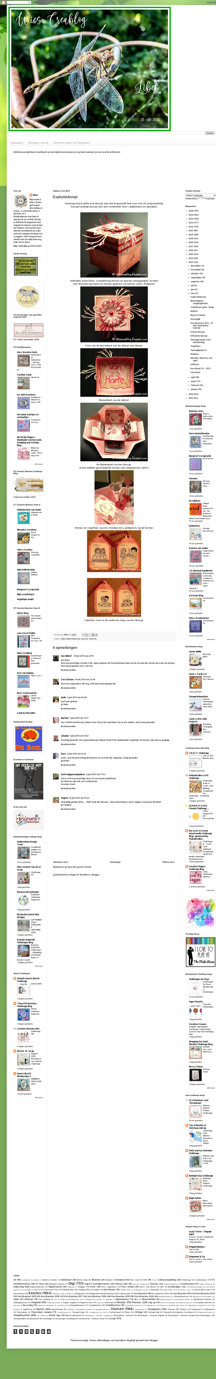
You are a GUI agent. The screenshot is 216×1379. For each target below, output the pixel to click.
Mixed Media (148, 1299)
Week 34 (35, 377)
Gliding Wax (84, 1289)
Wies (35, 195)
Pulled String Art (185, 1303)
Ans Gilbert (66, 656)
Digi (63, 639)
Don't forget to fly (35, 535)
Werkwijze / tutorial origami (151, 1315)
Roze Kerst (208, 458)
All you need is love (206, 483)
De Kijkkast (194, 500)
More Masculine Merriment (208, 1203)
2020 (191, 234)
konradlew (120, 1340)
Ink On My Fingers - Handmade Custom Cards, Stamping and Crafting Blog (29, 441)
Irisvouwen (19, 1293)
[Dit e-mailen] (83, 635)
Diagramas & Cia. (197, 1256)
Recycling (28, 1305)
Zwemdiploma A (199, 350)
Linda (63, 697)
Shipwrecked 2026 (36, 513)
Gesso (37, 1289)
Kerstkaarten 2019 (120, 1296)
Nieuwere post (61, 862)
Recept (17, 1305)
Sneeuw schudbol (35, 553)
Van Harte (195, 372)
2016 (191, 250)
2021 (191, 230)
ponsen (84, 639)
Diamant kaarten (57, 1284)
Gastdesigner (174, 1286)
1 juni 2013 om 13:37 (79, 718)
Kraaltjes (208, 1296)
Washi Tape (55, 1315)
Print (162, 1303)
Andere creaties (50, 1280)
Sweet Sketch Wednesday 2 (24, 1074)
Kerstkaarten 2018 (97, 1296)
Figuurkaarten (55, 1286)
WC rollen (41, 1315)
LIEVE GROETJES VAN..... (35, 698)
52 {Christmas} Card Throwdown (198, 1101)
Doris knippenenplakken (73, 774)
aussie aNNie (195, 651)
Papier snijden (69, 1302)
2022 (191, 226)
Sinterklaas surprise (196, 1305)
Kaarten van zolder (198, 548)
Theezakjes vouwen (41, 1312)
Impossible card (170, 1290)
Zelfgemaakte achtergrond (26, 1318)
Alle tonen (39, 464)
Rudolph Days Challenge (201, 1175)
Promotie (171, 1303)
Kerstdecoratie (123, 1293)
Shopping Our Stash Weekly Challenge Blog (201, 1043)
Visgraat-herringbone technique (178, 1312)
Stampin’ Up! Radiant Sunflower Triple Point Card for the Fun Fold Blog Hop (201, 1030)
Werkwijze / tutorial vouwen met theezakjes (189, 1315)
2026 (191, 210)
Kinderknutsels (182, 1296)
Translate (210, 198)
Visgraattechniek (204, 1312)
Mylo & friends (198, 315)
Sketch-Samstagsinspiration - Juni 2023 (208, 703)
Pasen (99, 1303)
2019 (191, 238)
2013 (191, 262)
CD (153, 1280)
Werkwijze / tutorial (38, 142)
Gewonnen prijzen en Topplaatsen (71, 142)
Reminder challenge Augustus (35, 897)
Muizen (194, 311)
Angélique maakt (25, 599)
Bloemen (96, 1279)
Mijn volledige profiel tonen (28, 246)
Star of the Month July (208, 756)
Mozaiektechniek (182, 1299)
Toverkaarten (63, 1312)
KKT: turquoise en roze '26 (36, 638)
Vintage (139, 1312)
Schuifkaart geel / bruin (202, 307)
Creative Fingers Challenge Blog (197, 867)
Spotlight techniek (84, 1309)
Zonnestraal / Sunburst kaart (91, 1318)
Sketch (40, 1309)
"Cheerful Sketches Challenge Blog (27, 1004)
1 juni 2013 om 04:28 (77, 697)
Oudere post (168, 862)
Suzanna (193, 478)
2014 (191, 258)
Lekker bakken (34, 573)
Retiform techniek (45, 1305)
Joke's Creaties (24, 549)
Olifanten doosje (199, 336)
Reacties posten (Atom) (79, 867)
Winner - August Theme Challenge (207, 1109)
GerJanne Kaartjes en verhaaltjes (27, 415)
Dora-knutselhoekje (199, 433)
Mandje (109, 1299)
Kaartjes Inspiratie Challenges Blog (26, 941)
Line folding (44, 1299)
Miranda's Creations (26, 529)
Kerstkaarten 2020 (144, 1296)
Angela (64, 798)
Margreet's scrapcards (28, 589)
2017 (191, 246)
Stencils (171, 1309)
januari (194, 389)
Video (127, 1312)
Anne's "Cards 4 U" (198, 674)
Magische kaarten (94, 1299)
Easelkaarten (187, 1284)
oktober (195, 273)
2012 (191, 394)
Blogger (154, 1340)
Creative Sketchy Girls (28, 1028)
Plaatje (121, 1302)
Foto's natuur (127, 1286)
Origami (36, 1302)
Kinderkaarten (165, 1296)
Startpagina (17, 142)
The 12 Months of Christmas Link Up (197, 1126)
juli (192, 285)
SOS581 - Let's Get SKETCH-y (207, 1049)
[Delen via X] (90, 635)
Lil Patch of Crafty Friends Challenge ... (199, 807)
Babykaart (67, 1279)
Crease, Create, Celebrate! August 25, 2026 (201, 1238)
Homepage (115, 862)
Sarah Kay (61, 1305)
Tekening (195, 1309)
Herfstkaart (109, 1289)
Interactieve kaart (202, 1289)
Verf (104, 1312)
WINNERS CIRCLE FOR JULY (36, 1081)
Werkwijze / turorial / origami (98, 1315)
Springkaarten (101, 1309)
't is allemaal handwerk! (200, 570)
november (196, 269)
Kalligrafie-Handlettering (101, 1293)
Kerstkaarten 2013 (182, 1293)
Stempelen (154, 1309)
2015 (191, 254)
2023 (191, 222)
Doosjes (154, 1284)
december (196, 265)
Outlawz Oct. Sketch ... (208, 679)
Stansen (93, 639)
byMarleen (194, 526)
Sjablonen (27, 1309)
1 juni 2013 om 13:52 (79, 736)
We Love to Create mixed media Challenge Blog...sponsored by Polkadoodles (200, 834)
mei (193, 293)
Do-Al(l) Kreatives (26, 394)
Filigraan (71, 1287)
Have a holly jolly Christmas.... (208, 417)
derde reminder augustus (35, 1011)
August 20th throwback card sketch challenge (36, 1058)
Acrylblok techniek (30, 1280)
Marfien (65, 718)
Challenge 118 (35, 1032)
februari (195, 385)
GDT (162, 1287)
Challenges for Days (199, 979)
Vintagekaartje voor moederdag (201, 340)
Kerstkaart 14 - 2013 (200, 368)
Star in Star (194, 1249)
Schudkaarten (95, 1305)
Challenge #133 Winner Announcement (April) (207, 1136)
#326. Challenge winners (207, 874)
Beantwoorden (68, 670)
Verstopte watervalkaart (36, 618)
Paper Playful (195, 1001)
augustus (195, 281)
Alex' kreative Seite (27, 352)
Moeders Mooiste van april (201, 359)
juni (193, 289)
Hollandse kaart (141, 1290)
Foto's (93, 1286)
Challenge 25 (35, 873)
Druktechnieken (171, 1284)
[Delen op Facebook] (93, 635)
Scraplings (148, 1305)
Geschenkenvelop (194, 1287)
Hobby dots (125, 1290)
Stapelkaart (140, 1309)
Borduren (120, 1279)
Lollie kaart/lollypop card (71, 1299)
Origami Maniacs (197, 1246)
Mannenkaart (122, 1299)
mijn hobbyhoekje (26, 569)
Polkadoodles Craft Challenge (198, 776)
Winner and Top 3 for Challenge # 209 (208, 1159)
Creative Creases (197, 1024)
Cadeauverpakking (167, 1279)
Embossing (19, 1286)
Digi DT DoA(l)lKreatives (97, 1284)
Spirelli (70, 1309)
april (193, 377)
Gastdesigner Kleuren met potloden (36, 659)
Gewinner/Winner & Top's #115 (36, 400)
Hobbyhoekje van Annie (29, 509)
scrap (112, 1318)
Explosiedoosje (73, 639)
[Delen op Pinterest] (96, 635)
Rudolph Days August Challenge (207, 1182)
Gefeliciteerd (208, 599)
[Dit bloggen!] (86, 635)
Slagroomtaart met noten (208, 553)
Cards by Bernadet (26, 713)
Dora (63, 753)
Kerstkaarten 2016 (50, 1296)
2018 (191, 242)
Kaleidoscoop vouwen (62, 1294)
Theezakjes (22, 1312)
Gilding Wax (68, 1289)
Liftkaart (195, 364)
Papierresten (86, 1302)
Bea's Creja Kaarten (27, 693)
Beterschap (82, 1280)
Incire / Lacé (185, 1290)
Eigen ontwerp (205, 1284)
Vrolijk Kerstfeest (208, 529)
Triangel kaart (78, 1312)
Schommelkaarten (77, 1305)
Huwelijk (155, 1289)
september (196, 277)
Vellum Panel (206, 1070)
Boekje (108, 1280)
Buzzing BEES (207, 655)
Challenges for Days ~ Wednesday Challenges (208, 986)
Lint (55, 1299)
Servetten (161, 1305)
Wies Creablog (24, 653)
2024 (191, 218)
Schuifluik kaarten (133, 1305)
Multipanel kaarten (202, 1299)
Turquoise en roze (35, 421)
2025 (191, 215)
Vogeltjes (195, 346)
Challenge (186, 1280)
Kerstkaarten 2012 (160, 1293)
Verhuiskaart (115, 1312)
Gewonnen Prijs (51, 1289)
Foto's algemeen (109, 1287)
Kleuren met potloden (28, 892)
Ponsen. (136, 1302)
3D (15, 1279)
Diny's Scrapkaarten (199, 618)
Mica (136, 1299)
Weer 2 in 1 (36, 675)
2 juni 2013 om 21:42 (76, 753)
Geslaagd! (195, 319)
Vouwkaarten (22, 1315)
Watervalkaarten (73, 1315)
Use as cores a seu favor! (200, 1259)
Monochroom (166, 1299)
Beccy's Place (196, 1066)
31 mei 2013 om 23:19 (83, 656)
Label (16, 1299)
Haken (97, 1289)
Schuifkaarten (113, 1305)
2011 (190, 398)
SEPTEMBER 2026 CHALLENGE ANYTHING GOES (36, 925)
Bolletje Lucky (196, 411)
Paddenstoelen (53, 1303)
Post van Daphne (25, 673)
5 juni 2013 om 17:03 (95, 774)
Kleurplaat (197, 1296)
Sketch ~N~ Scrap (25, 1051)
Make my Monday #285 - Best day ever (36, 452)
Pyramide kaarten (203, 1302)
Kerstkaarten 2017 (73, 1296)
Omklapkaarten (20, 1302)
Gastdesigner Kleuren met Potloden (208, 440)
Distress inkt (121, 1284)
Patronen (109, 1302)
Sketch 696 (36, 983)
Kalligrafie (80, 1293)
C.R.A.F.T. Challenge (199, 753)
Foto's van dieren (147, 1287)
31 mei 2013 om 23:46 (84, 679)
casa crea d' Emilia (26, 633)
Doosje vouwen (139, 1284)
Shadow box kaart (176, 1305)
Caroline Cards (24, 374)
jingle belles (195, 1198)
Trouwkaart (94, 1312)
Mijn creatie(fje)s (25, 594)
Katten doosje (198, 332)
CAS (145, 1279)
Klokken (195, 354)
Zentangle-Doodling (65, 1318)
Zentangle (48, 1318)
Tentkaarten (209, 1309)
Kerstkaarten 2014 (205, 1293)
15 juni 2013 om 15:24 (79, 798)
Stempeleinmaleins (198, 696)
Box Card (134, 1280)
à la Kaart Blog (196, 595)
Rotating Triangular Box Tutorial (208, 728)
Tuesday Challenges (208, 1005)
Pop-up (152, 1302)
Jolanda (65, 736)
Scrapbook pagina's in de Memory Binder (36, 851)
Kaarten (35, 1293)
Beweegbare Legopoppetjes (199, 301)
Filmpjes (82, 1287)
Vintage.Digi (153, 1312)
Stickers (183, 1309)
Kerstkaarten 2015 (27, 1296)
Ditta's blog (22, 613)
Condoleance (201, 1280)
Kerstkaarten (140, 1293)
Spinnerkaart (57, 1309)
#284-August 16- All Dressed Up (208, 815)
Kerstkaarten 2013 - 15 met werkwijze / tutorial (202, 325)
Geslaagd (26, 1290)
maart (194, 381)
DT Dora (40, 1284)
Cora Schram (67, 679)
